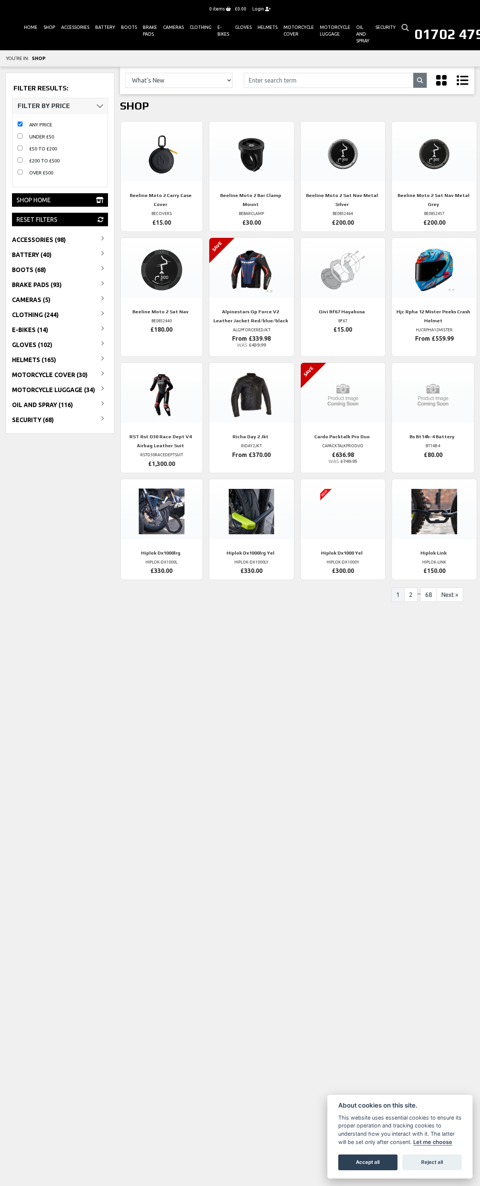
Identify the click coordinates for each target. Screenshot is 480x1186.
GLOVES (243, 27)
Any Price (40, 124)
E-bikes (223, 30)
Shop (49, 27)
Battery (105, 27)
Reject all (432, 1162)
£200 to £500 (44, 160)
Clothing (201, 27)
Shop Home (33, 200)
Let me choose (432, 1142)
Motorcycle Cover (299, 30)
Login (258, 8)
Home (31, 27)
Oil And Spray (362, 34)
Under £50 (41, 136)
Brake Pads (150, 30)
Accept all (368, 1162)
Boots (129, 27)
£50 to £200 (43, 148)
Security (385, 27)
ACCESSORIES (75, 27)
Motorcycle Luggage (335, 30)
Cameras (173, 27)
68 (428, 594)
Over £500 (41, 172)
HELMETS (268, 27)
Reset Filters (36, 219)
